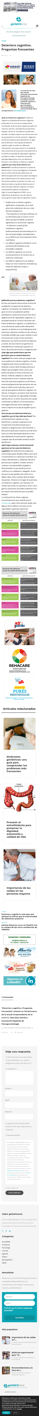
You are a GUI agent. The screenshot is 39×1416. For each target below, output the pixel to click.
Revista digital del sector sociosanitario (18, 33)
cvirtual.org (6, 503)
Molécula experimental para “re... (23, 1353)
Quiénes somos (10, 1392)
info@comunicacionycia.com (15, 1170)
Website (8, 1112)
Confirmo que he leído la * (18, 1309)
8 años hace (5, 1032)
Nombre (8, 1088)
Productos (6, 1245)
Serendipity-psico (20, 111)
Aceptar (6, 1412)
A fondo (4, 41)
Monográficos (7, 1260)
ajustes (19, 1409)
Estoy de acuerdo (13, 1135)
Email (7, 1100)
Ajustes (15, 1412)
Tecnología (6, 1248)
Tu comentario (11, 1069)
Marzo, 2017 (5, 55)
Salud (4, 1263)
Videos (4, 1257)
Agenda (5, 1254)
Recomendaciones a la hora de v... (22, 1369)
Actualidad (6, 1242)
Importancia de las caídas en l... (24, 1338)
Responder (20, 1032)
